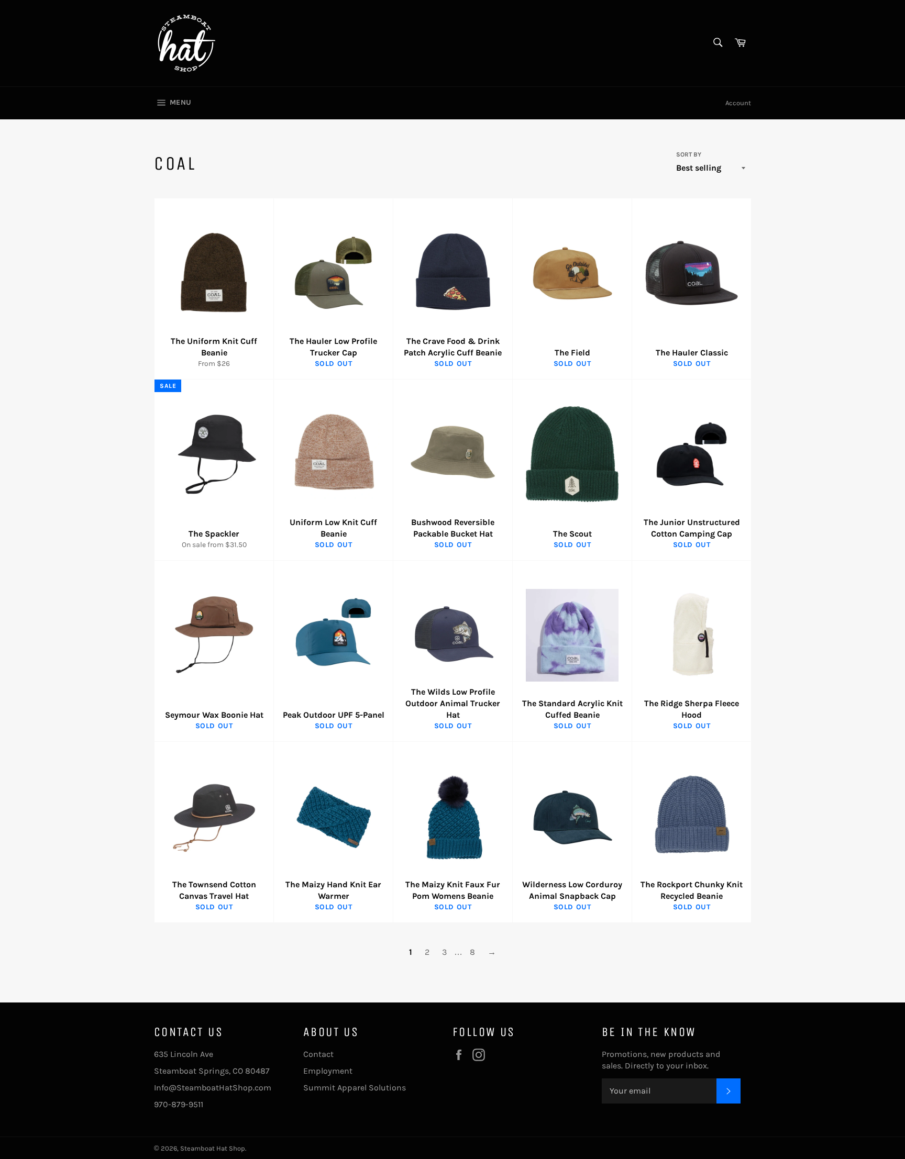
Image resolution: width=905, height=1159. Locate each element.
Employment (327, 1071)
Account (738, 103)
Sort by (688, 154)
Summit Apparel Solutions (354, 1088)
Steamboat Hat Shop (212, 1148)
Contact (318, 1054)
